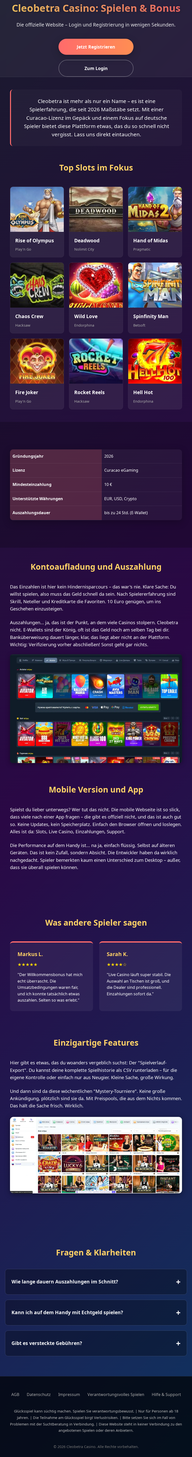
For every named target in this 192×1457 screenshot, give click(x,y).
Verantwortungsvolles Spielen (116, 1394)
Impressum (69, 1394)
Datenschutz (39, 1394)
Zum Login (96, 68)
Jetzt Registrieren (96, 47)
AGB (15, 1394)
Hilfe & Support (166, 1394)
